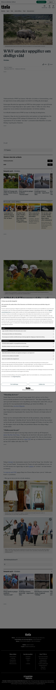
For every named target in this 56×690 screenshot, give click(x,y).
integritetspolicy (16, 376)
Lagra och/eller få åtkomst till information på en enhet (14, 331)
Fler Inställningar (14, 384)
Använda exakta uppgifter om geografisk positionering (14, 343)
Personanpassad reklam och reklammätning (11, 334)
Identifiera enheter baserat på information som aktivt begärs (15, 346)
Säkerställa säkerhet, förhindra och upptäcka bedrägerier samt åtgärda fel (18, 352)
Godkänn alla (42, 384)
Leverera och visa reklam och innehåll (10, 355)
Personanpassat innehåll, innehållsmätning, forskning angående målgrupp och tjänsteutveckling (23, 337)
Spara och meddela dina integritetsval (10, 358)
